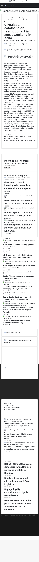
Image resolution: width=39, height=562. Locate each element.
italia (21, 136)
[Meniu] (2, 6)
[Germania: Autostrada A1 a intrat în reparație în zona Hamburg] (19, 318)
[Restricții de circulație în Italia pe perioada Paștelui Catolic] (19, 242)
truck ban (15, 139)
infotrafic (15, 18)
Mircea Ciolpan (8, 40)
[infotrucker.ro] (9, 5)
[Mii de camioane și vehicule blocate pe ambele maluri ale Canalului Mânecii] (19, 253)
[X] (0, 537)
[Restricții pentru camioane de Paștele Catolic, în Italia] (19, 210)
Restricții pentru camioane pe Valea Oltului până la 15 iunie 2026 (18, 227)
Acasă (6, 18)
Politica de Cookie (9, 409)
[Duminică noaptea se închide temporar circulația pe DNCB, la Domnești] (19, 284)
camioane (8, 136)
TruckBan (8, 130)
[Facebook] (4, 142)
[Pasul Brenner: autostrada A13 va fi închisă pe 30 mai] (19, 198)
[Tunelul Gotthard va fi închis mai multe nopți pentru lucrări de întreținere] (19, 295)
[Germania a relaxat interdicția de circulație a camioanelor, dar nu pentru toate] (19, 179)
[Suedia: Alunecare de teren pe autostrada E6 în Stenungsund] (19, 274)
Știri (10, 18)
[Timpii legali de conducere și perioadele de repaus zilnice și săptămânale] (19, 421)
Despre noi (7, 403)
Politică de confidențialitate (12, 407)
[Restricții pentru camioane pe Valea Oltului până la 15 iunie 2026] (19, 222)
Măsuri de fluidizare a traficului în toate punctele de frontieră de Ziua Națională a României (18, 310)
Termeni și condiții (9, 405)
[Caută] (37, 6)
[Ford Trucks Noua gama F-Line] (19, 1)
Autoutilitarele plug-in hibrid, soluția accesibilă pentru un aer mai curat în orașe (18, 436)
